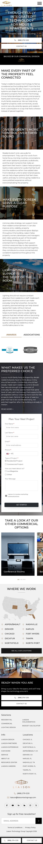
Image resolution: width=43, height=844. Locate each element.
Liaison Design (7, 739)
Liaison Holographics (28, 721)
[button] (26, 606)
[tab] (11, 334)
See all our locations (21, 651)
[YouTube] (12, 805)
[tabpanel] (21, 350)
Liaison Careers (8, 766)
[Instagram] (30, 805)
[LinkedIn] (18, 805)
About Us (5, 758)
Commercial (6, 723)
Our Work (5, 751)
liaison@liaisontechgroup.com (23, 797)
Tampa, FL (27, 770)
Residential (6, 720)
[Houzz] (24, 805)
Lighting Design (8, 727)
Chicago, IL (27, 739)
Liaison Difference (9, 747)
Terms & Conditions (15, 827)
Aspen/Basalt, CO (30, 751)
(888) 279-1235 (12, 840)
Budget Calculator (31, 726)
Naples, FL (27, 758)
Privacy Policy (30, 827)
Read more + (7, 409)
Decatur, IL (28, 743)
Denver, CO (28, 755)
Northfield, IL (29, 747)
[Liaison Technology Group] (6, 3)
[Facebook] (6, 805)
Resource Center (9, 762)
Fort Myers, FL (29, 766)
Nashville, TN (29, 762)
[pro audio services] (21, 60)
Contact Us (32, 840)
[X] (36, 805)
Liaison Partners (9, 743)
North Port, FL (29, 774)
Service (4, 755)
